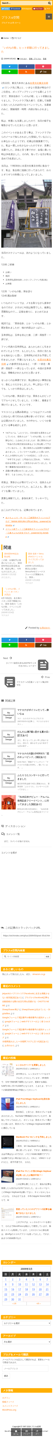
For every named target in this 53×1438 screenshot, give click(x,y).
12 (33, 1284)
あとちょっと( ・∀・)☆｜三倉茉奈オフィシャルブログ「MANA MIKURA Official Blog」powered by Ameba (28, 521)
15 (5, 1289)
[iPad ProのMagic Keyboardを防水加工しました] (7, 1103)
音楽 (44, 58)
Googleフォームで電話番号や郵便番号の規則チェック (26, 1017)
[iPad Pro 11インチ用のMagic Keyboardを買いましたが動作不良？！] (7, 1176)
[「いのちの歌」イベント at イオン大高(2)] (13, 602)
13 (40, 1284)
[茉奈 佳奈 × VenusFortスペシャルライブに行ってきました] (37, 568)
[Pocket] (43, 66)
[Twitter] (10, 66)
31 (19, 1299)
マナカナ (17, 38)
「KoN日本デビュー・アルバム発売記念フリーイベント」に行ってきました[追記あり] (33, 800)
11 (26, 1284)
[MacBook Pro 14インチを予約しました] (7, 1141)
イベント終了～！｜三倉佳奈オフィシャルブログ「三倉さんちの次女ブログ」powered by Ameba (27, 533)
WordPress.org (9, 1409)
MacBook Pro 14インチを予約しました (34, 1137)
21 (47, 1289)
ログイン (6, 1397)
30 (12, 1299)
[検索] (49, 3)
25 (26, 1294)
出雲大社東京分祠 (39, 83)
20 (40, 1289)
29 (5, 1299)
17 (19, 1289)
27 (40, 1294)
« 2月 (14, 1303)
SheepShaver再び (10, 1009)
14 (47, 1284)
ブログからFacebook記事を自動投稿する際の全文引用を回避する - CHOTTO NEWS (25, 1001)
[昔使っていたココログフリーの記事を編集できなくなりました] (7, 1214)
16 (12, 1289)
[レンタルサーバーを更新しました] (7, 1069)
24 (19, 1294)
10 (19, 1284)
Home (6, 38)
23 (12, 1294)
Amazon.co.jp (39, 974)
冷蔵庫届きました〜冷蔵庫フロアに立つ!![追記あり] (25, 1041)
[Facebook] (26, 66)
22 (5, 1294)
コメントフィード (10, 1405)
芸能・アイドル (35, 58)
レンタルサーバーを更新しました (31, 1064)
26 (33, 1294)
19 (33, 1289)
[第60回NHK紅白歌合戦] (13, 565)
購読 (6, 1375)
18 (26, 1289)
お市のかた (45, 627)
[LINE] (10, 71)
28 (47, 1294)
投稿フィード (8, 1401)
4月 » (39, 1303)
